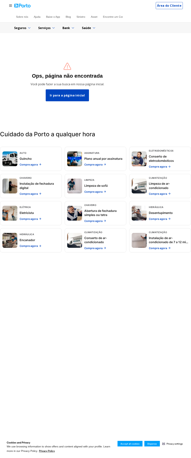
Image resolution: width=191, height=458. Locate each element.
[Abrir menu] (10, 5)
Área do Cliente (169, 6)
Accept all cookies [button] (130, 444)
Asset (94, 16)
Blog (68, 16)
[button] (173, 444)
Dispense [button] (152, 444)
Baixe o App (53, 16)
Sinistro (80, 16)
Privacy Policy (47, 450)
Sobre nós (22, 16)
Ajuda (37, 16)
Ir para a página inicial (67, 95)
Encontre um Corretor (116, 16)
